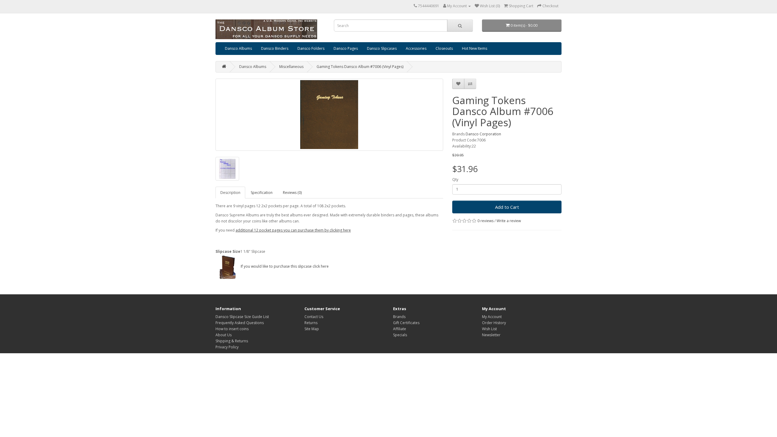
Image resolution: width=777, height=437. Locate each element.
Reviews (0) (292, 192)
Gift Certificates (406, 322)
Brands (399, 316)
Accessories (416, 48)
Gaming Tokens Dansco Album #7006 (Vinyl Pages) (360, 66)
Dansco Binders (274, 48)
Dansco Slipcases (382, 48)
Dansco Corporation (483, 134)
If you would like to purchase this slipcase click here (284, 266)
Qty (455, 179)
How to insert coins (232, 328)
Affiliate (399, 328)
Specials (400, 334)
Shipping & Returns (231, 341)
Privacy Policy (227, 347)
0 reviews (485, 220)
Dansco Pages (346, 48)
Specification (262, 192)
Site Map (311, 328)
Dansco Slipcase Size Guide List (242, 316)
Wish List (489, 328)
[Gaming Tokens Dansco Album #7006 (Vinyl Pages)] (329, 115)
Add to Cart (507, 207)
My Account (492, 316)
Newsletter (491, 334)
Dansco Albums (238, 48)
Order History (494, 322)
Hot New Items (474, 48)
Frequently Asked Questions (239, 322)
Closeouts (444, 48)
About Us (223, 334)
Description (230, 192)
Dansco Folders (310, 48)
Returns (310, 322)
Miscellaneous (291, 66)
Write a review (509, 220)
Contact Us (313, 316)
